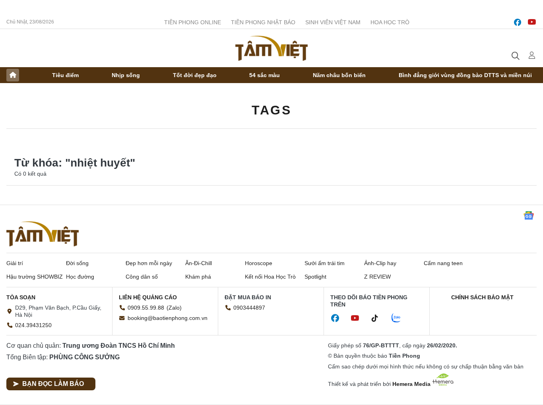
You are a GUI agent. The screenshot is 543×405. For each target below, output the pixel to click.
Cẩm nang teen (443, 263)
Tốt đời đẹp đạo (195, 75)
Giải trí (14, 263)
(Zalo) (174, 307)
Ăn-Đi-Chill (198, 263)
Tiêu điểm (65, 75)
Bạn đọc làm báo (53, 383)
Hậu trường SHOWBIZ (34, 276)
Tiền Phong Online (192, 22)
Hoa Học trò (389, 22)
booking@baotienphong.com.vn (168, 318)
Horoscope (258, 263)
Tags (271, 110)
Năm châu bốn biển (339, 75)
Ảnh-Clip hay (380, 263)
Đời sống (77, 263)
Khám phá (198, 276)
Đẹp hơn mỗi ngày (149, 263)
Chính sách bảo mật (482, 297)
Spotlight (315, 276)
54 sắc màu (264, 75)
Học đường (80, 276)
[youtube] (532, 22)
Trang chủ (12, 75)
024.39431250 (33, 325)
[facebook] (517, 22)
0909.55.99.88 (146, 307)
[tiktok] (379, 318)
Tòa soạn (20, 297)
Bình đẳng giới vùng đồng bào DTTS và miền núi (465, 75)
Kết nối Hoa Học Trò (270, 276)
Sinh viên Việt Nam (333, 22)
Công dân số (142, 276)
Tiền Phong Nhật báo (263, 22)
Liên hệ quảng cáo (148, 297)
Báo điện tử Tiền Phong (271, 48)
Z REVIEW (377, 276)
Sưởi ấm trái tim (324, 263)
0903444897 (249, 307)
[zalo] (400, 318)
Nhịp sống (126, 75)
